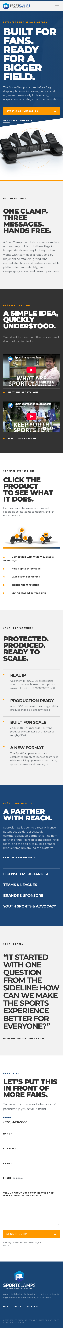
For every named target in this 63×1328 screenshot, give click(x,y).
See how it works (17, 120)
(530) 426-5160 (15, 1122)
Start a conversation (31, 111)
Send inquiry (31, 1234)
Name (7, 1134)
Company (9, 1148)
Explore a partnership (21, 857)
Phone (13, 1178)
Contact (33, 1306)
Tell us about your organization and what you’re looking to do (28, 1194)
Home (6, 1306)
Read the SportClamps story (25, 1038)
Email (7, 1163)
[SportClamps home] (16, 6)
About (19, 1306)
